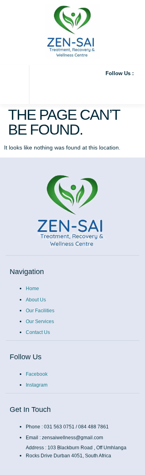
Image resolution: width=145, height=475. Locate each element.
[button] (9, 85)
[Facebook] (47, 88)
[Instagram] (74, 88)
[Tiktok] (101, 88)
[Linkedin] (128, 88)
